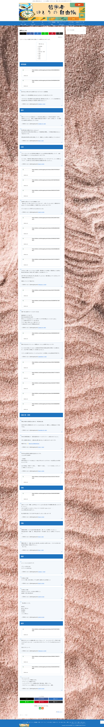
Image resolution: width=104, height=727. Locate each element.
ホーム (24, 722)
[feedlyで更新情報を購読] (40, 708)
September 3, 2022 (42, 356)
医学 (39, 48)
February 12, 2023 (42, 284)
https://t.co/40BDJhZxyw (34, 443)
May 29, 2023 (41, 164)
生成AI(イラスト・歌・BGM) (58, 722)
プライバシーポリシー (81, 723)
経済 (39, 58)
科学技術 (40, 46)
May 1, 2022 (41, 550)
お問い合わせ (82, 722)
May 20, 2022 (41, 517)
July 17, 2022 (41, 447)
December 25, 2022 (42, 430)
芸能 (39, 53)
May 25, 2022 (41, 583)
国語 (39, 56)
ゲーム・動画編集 (34, 722)
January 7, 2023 (41, 571)
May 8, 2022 (41, 536)
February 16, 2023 (42, 650)
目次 (40, 43)
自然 (39, 49)
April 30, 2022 (41, 596)
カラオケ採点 (49, 722)
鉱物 (27, 722)
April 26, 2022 (41, 688)
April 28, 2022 (41, 617)
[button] (59, 33)
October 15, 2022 (42, 123)
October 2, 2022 (41, 104)
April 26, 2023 (41, 212)
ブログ (75, 722)
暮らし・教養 (66, 722)
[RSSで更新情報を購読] (42, 708)
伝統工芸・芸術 (42, 51)
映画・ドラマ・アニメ (42, 722)
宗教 (39, 55)
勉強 (78, 722)
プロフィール (74, 723)
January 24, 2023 (42, 327)
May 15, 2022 (41, 471)
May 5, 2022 (41, 140)
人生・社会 (71, 722)
